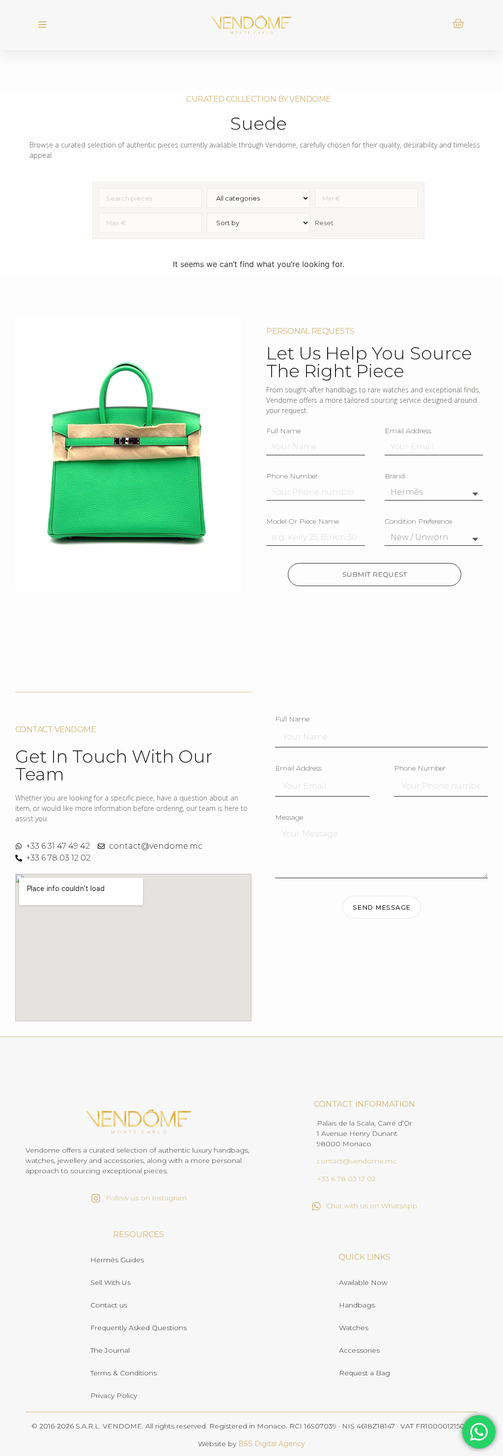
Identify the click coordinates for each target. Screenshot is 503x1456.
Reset (324, 223)
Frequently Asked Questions (138, 1327)
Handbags (357, 1305)
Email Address (408, 431)
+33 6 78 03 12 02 (346, 1178)
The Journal (110, 1350)
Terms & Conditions (123, 1372)
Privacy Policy (113, 1395)
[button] (42, 25)
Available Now (363, 1282)
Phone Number (292, 476)
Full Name (283, 431)
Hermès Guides (117, 1259)
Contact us (108, 1305)
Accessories (359, 1350)
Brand (395, 476)
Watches (353, 1327)
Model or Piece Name (302, 522)
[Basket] (458, 24)
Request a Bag (364, 1372)
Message (289, 818)
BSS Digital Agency (271, 1443)
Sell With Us (110, 1282)
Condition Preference (418, 522)
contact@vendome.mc (356, 1161)
